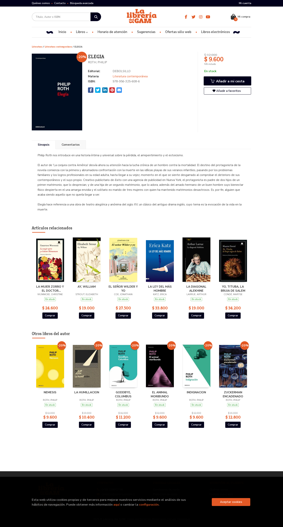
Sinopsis (43, 145)
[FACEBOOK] (186, 17)
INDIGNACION (196, 392)
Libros (81, 32)
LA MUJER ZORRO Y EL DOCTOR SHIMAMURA (50, 288)
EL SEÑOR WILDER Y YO (123, 288)
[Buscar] (95, 17)
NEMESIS (50, 392)
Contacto (60, 3)
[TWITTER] (193, 17)
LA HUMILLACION (86, 392)
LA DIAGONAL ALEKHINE (196, 288)
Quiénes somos (41, 3)
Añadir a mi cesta (229, 81)
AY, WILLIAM (87, 287)
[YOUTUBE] (208, 17)
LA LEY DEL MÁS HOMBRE (160, 288)
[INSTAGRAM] (201, 17)
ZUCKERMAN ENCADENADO (233, 394)
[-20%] (50, 365)
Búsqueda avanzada (81, 3)
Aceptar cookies (231, 502)
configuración (149, 504)
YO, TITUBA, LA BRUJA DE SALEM (233, 288)
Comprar (50, 315)
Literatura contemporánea (59, 46)
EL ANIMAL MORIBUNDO (160, 394)
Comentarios (71, 145)
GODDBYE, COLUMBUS (123, 394)
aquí (116, 504)
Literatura (37, 46)
